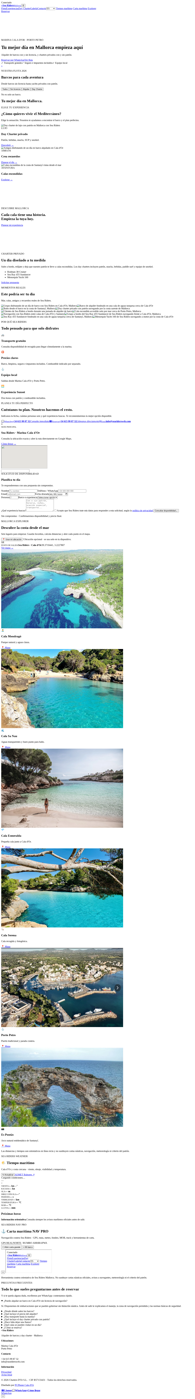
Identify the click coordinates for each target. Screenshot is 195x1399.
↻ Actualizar (7, 1175)
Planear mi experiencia (12, 225)
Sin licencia (15, 89)
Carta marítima (80, 8)
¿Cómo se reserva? (13, 1327)
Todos (5, 89)
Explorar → (7, 179)
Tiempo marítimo (64, 8)
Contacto (41, 8)
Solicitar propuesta (10, 282)
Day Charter (24, 8)
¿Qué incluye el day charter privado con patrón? (27, 1319)
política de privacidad (142, 510)
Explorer (92, 8)
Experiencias (12, 8)
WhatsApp (6, 1393)
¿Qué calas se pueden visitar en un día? (22, 1325)
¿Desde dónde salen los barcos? (19, 1311)
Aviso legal (6, 1374)
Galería (33, 8)
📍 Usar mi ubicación (11, 539)
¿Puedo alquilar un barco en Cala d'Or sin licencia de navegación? (35, 1301)
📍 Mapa (5, 647)
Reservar (5, 11)
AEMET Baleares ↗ (25, 1174)
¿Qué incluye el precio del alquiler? (21, 1314)
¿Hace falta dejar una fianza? (18, 1322)
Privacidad (6, 1372)
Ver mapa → (7, 548)
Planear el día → (9, 162)
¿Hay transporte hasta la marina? (19, 1316)
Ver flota (29, 60)
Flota (3, 8)
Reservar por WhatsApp (13, 60)
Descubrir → (7, 145)
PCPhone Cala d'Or (24, 1385)
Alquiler (26, 89)
